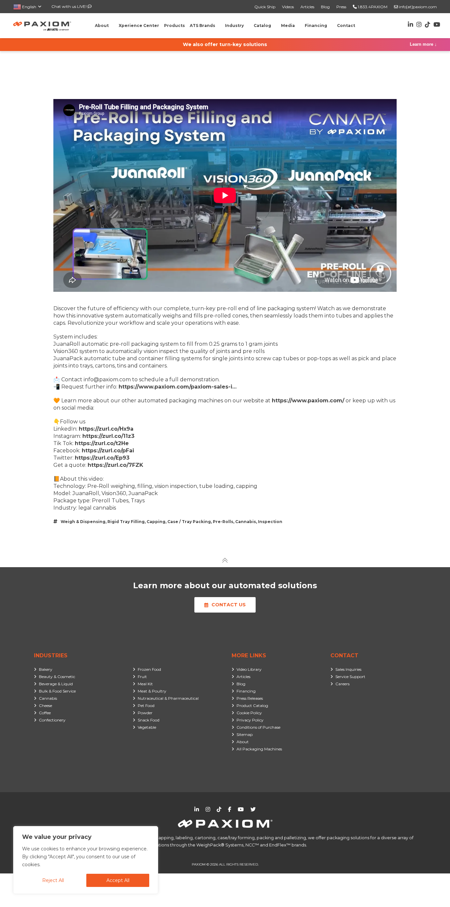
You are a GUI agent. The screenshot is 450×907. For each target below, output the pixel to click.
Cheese (45, 705)
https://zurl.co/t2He (102, 443)
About (243, 741)
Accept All (117, 880)
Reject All (53, 880)
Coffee (45, 712)
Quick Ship (264, 6)
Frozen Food (149, 669)
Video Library (249, 669)
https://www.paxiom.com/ (308, 400)
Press (341, 6)
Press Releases (250, 698)
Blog (325, 6)
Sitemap (245, 734)
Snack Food (148, 720)
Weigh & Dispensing (83, 521)
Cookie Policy (249, 712)
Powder (145, 712)
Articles (307, 6)
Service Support (350, 676)
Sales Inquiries (348, 669)
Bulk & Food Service (57, 691)
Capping (156, 521)
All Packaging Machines (259, 748)
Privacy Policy (250, 720)
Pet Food (146, 705)
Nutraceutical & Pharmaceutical (168, 698)
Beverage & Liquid (56, 683)
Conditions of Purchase (258, 727)
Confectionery (52, 720)
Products (174, 25)
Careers (342, 683)
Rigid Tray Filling (126, 521)
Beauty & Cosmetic (57, 676)
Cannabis (245, 521)
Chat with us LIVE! (69, 6)
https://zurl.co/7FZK (115, 465)
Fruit (142, 676)
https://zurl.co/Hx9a (106, 429)
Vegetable (147, 727)
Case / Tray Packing (189, 521)
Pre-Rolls (223, 521)
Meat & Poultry (152, 691)
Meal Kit (145, 683)
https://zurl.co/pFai (108, 450)
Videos (288, 6)
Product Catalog (252, 705)
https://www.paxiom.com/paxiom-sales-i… (178, 387)
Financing (246, 691)
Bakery (45, 669)
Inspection (270, 521)
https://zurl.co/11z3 (108, 436)
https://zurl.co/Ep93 (102, 458)
